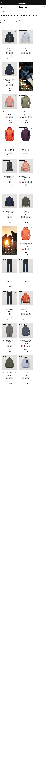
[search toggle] (41, 7)
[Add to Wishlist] (15, 31)
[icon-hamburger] (1, 7)
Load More (23, 390)
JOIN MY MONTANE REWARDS (37, 3)
